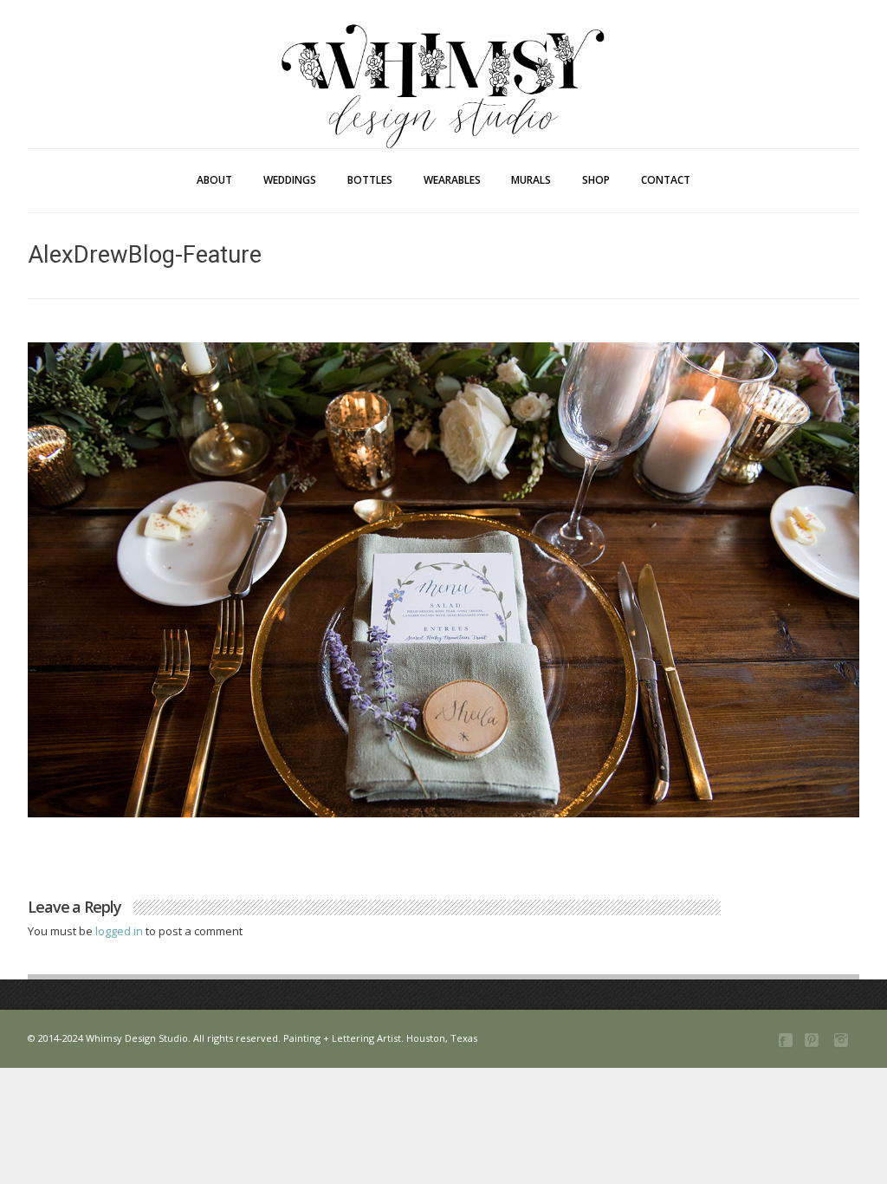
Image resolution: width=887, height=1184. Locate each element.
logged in (120, 931)
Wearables (452, 179)
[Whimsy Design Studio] (443, 50)
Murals (531, 179)
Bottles (369, 179)
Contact (665, 179)
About (214, 179)
